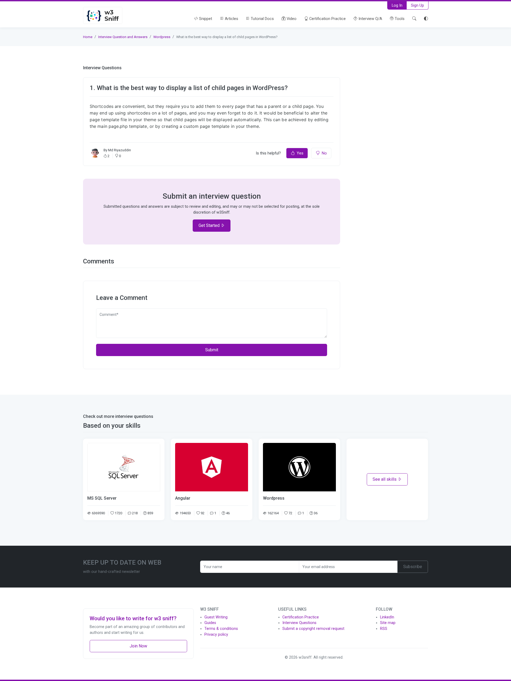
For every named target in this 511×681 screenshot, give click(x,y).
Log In (397, 5)
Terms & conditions (221, 628)
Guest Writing (216, 617)
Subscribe (412, 566)
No (324, 153)
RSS (383, 628)
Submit (211, 349)
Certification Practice (327, 18)
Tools (399, 18)
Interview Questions (299, 623)
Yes (300, 153)
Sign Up (417, 5)
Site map (387, 623)
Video (291, 18)
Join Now (138, 646)
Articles (231, 18)
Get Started (210, 225)
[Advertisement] (387, 98)
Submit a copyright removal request (313, 628)
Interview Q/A (369, 18)
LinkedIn (387, 617)
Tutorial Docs (262, 18)
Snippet (205, 18)
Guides (210, 623)
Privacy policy (216, 634)
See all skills (385, 479)
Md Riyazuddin (119, 150)
